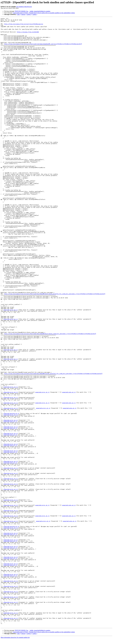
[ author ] (34, 14)
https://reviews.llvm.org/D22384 (28, 32)
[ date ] (18, 14)
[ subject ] (29, 14)
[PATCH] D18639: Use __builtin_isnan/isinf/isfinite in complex (32, 11)
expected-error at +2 (11, 420)
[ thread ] (23, 14)
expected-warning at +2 (11, 413)
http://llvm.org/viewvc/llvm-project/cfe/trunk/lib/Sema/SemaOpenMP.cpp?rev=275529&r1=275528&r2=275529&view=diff (43, 44)
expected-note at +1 (69, 392)
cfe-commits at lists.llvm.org (24, 6)
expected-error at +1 (11, 309)
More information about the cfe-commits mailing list (15, 637)
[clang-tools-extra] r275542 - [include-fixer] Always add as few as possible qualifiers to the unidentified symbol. (44, 13)
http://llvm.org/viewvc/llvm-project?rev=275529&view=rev (23, 24)
